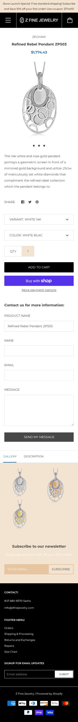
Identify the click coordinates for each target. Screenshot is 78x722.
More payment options (39, 290)
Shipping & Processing (18, 633)
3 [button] (44, 146)
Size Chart (10, 651)
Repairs (9, 645)
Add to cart (39, 267)
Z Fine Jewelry (25, 693)
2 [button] (39, 146)
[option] (39, 101)
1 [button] (34, 146)
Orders (8, 628)
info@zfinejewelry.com (19, 607)
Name (9, 340)
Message (12, 390)
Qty (13, 251)
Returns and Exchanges (19, 640)
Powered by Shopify (49, 693)
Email (9, 365)
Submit (64, 674)
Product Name (17, 316)
